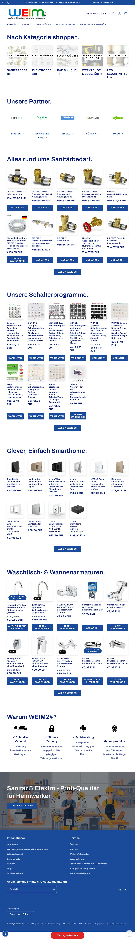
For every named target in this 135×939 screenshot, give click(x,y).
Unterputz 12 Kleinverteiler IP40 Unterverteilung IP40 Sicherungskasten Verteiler (78, 391)
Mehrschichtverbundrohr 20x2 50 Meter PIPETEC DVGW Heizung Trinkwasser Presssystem (17, 243)
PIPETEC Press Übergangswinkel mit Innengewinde (92, 194)
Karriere (11, 864)
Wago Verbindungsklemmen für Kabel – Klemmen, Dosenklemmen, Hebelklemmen (15, 390)
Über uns (74, 844)
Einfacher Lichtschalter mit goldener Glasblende (117, 483)
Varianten (17, 207)
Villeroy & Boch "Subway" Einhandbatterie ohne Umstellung (15, 662)
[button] (12, 25)
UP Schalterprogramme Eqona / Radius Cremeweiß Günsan (36, 390)
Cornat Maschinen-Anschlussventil (116, 606)
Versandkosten (77, 859)
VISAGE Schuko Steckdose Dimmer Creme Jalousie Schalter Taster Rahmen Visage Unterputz (119, 330)
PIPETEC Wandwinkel (63, 239)
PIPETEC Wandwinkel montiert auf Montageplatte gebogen (42, 242)
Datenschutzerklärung (51, 924)
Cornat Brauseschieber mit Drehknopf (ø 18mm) (117, 660)
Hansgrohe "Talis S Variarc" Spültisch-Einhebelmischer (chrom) (16, 609)
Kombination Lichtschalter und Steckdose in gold (35, 483)
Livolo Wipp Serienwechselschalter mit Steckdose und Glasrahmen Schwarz (57, 485)
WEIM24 (17, 924)
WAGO (116, 133)
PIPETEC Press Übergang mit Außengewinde (64, 194)
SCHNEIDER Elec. (42, 135)
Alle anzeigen (67, 272)
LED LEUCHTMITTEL (117, 74)
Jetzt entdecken (22, 805)
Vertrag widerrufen (67, 935)
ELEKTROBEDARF (42, 72)
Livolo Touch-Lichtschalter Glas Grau (34, 523)
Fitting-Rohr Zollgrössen (82, 868)
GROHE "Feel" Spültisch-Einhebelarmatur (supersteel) (40, 609)
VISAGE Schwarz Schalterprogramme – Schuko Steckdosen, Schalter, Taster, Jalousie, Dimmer (98, 332)
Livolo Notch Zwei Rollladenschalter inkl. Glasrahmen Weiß (15, 527)
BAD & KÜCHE (67, 70)
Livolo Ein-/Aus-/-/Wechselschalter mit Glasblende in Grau (77, 484)
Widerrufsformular (79, 854)
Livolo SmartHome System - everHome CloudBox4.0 (76, 526)
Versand (88, 924)
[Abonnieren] (53, 889)
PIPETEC (16, 133)
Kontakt (74, 849)
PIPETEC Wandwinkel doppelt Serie (117, 194)
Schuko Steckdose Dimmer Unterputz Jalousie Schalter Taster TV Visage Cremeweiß (56, 393)
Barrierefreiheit (15, 873)
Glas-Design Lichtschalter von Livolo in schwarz (13, 483)
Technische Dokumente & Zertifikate (88, 864)
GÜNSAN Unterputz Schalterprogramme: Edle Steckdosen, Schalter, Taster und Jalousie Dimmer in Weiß (36, 332)
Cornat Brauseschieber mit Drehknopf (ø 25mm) (92, 660)
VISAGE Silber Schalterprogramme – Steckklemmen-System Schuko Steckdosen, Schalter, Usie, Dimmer (57, 332)
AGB (80, 924)
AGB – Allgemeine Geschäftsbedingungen (28, 849)
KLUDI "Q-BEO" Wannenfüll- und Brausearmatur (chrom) (65, 608)
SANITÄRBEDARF (17, 72)
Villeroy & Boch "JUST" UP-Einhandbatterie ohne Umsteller (40, 662)
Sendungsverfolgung (80, 873)
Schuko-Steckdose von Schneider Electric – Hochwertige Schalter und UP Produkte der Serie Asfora (15, 332)
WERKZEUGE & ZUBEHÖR (91, 72)
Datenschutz (13, 859)
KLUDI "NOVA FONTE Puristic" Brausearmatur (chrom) (65, 662)
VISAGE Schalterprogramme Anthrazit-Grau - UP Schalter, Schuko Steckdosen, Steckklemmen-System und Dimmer (78, 333)
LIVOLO (66, 133)
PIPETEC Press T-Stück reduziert (16, 193)
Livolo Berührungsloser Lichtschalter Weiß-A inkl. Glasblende (57, 526)
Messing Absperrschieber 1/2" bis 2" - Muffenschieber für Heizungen (91, 243)
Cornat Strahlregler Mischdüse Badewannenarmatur (92, 607)
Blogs (10, 868)
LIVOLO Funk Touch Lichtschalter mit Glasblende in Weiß (97, 484)
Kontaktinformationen (116, 924)
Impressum (12, 844)
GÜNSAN (91, 133)
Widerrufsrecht (15, 854)
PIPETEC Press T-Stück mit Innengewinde (116, 240)
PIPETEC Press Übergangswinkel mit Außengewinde (42, 194)
